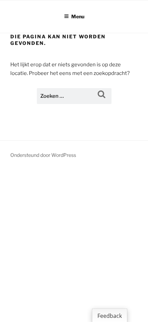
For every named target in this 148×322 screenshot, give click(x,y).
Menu (77, 16)
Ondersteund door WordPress (43, 155)
